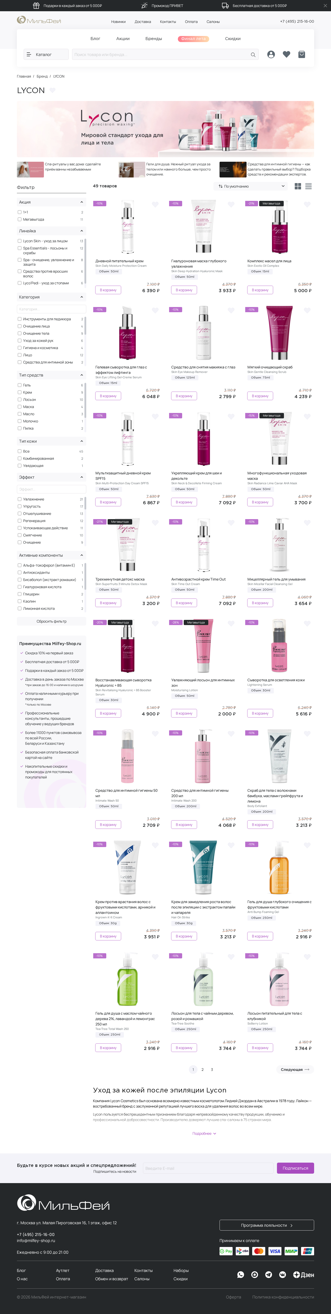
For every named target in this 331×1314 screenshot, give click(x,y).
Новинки (118, 21)
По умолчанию (236, 186)
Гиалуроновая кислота (42, 587)
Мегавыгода (33, 219)
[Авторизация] (271, 54)
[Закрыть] (325, 5)
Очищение (32, 542)
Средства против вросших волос (45, 273)
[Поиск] (253, 54)
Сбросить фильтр (51, 621)
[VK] (283, 1274)
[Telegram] (269, 1274)
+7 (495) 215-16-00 (297, 21)
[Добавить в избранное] (52, 90)
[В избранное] (155, 204)
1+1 (25, 212)
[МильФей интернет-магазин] (39, 19)
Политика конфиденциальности (283, 1297)
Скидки (181, 1278)
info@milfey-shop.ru (36, 1240)
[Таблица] (297, 186)
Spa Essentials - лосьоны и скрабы (45, 250)
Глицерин (31, 594)
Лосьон (29, 399)
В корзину (108, 289)
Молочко (30, 421)
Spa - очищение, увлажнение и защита (48, 262)
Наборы (181, 1270)
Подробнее (202, 1133)
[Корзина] (301, 54)
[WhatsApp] (241, 1274)
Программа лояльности (264, 1225)
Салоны (213, 21)
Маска (28, 406)
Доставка (143, 21)
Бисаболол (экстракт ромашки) (49, 579)
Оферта (233, 1297)
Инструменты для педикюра (47, 319)
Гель (27, 385)
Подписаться (295, 1168)
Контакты (168, 21)
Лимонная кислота (39, 608)
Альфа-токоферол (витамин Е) (49, 565)
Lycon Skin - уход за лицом (45, 241)
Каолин (29, 601)
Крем (27, 392)
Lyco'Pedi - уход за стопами (46, 283)
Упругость (32, 506)
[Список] (308, 186)
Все (26, 451)
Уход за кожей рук (38, 340)
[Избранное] (286, 54)
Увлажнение (33, 499)
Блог (21, 1270)
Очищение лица (36, 326)
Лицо (27, 355)
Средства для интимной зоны (48, 362)
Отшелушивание (37, 513)
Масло (28, 414)
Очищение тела (36, 333)
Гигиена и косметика (40, 347)
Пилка (28, 428)
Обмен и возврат (111, 1278)
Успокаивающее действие (45, 528)
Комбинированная (38, 458)
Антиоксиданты (36, 572)
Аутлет (62, 1270)
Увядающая (33, 465)
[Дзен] (303, 1274)
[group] (64, 169)
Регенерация (34, 520)
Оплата (191, 21)
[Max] (255, 1274)
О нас (22, 1278)
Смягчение (32, 535)
